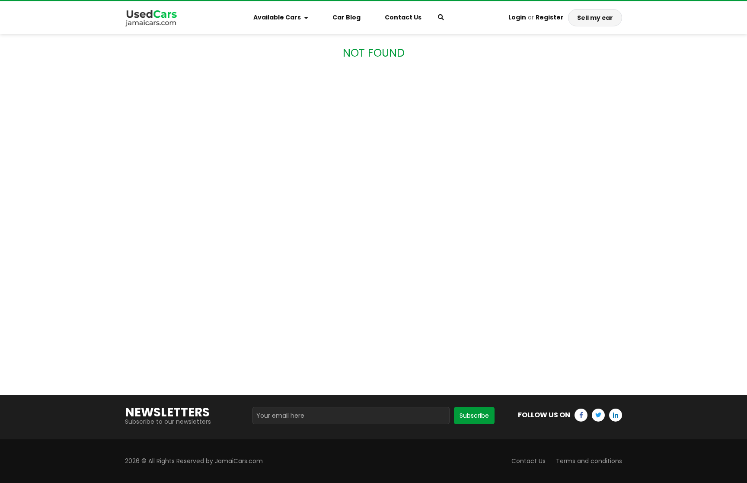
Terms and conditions (589, 461)
